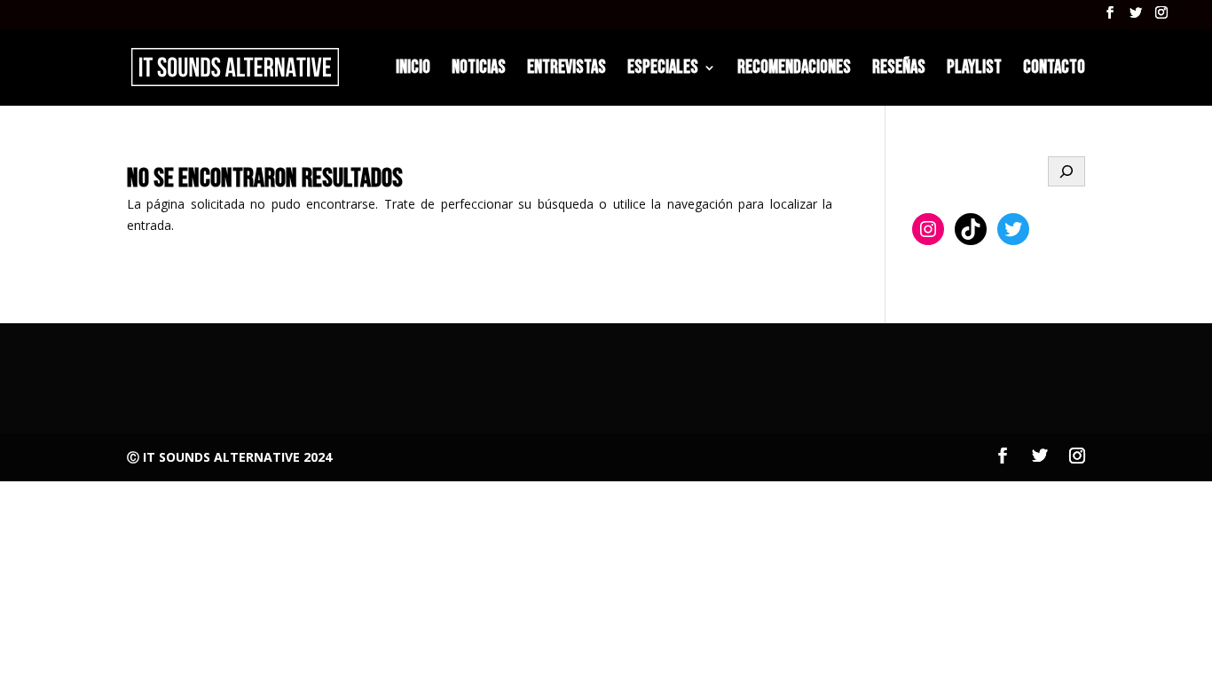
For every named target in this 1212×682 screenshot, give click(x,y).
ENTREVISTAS (566, 69)
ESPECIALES (662, 69)
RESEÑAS (898, 69)
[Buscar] (1066, 171)
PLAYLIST (974, 69)
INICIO (413, 69)
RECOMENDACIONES (794, 69)
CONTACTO (1054, 69)
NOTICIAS (479, 69)
